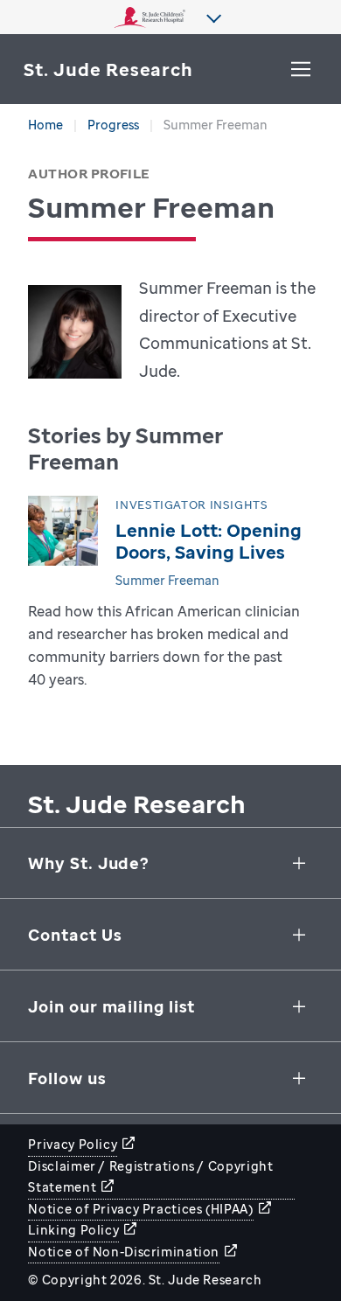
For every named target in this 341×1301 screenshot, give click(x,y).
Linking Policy (73, 1229)
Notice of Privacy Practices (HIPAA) (140, 1208)
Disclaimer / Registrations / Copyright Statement (150, 1177)
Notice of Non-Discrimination (123, 1251)
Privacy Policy (72, 1144)
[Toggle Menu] (300, 69)
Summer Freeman (167, 580)
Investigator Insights (191, 504)
